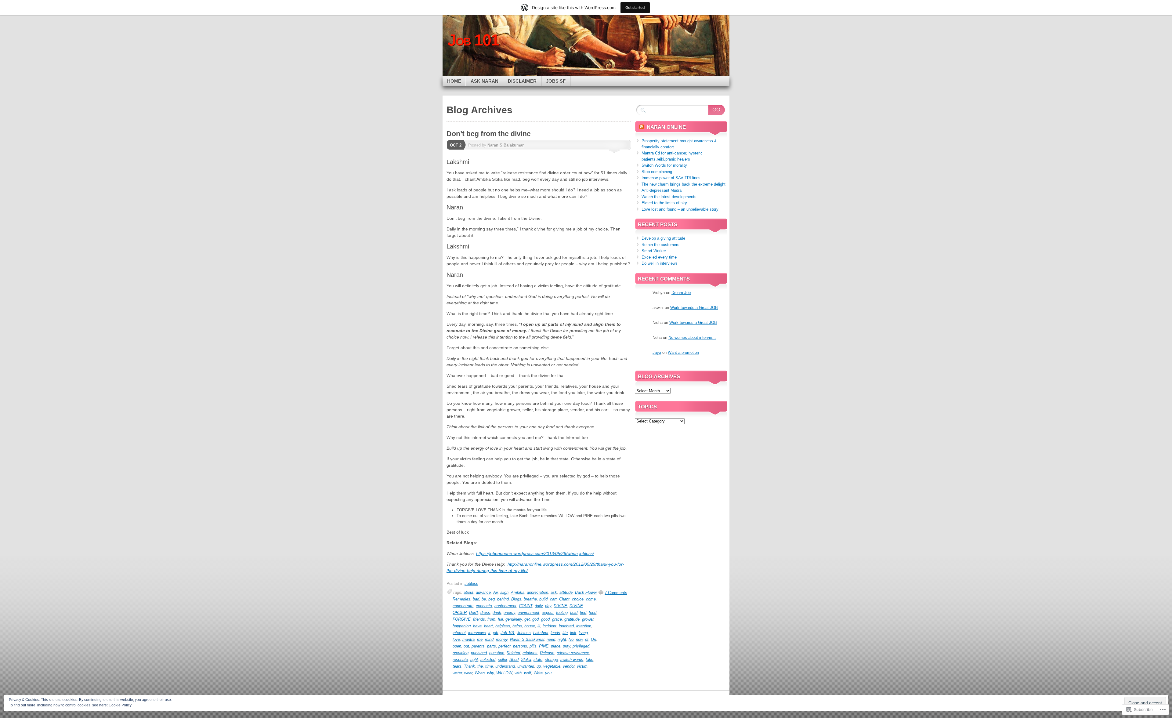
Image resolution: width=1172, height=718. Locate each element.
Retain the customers (660, 244)
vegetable (551, 666)
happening (462, 626)
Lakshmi (540, 632)
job (495, 632)
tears (457, 666)
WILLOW (504, 673)
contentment (505, 606)
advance (483, 592)
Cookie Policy (120, 705)
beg (491, 599)
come (591, 599)
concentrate (463, 606)
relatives (530, 653)
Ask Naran (484, 81)
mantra (468, 639)
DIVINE (560, 606)
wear (468, 673)
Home (454, 81)
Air (495, 592)
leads (555, 632)
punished (479, 653)
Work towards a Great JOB (694, 307)
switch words (571, 659)
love (456, 639)
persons (520, 646)
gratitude (572, 619)
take (589, 659)
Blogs (516, 599)
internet (459, 632)
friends (479, 619)
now (579, 639)
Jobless (471, 583)
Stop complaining (657, 171)
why (490, 673)
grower (587, 619)
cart (553, 599)
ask (554, 592)
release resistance (573, 653)
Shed (514, 659)
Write (538, 673)
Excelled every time (659, 257)
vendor (568, 666)
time (489, 666)
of (586, 639)
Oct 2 (455, 145)
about (468, 592)
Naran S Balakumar (505, 145)
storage (551, 659)
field (573, 612)
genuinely (513, 619)
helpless (502, 626)
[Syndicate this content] (641, 127)
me (480, 639)
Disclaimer (522, 81)
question (496, 653)
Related (513, 653)
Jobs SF (556, 81)
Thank (469, 666)
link (573, 632)
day (548, 606)
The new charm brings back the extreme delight (683, 184)
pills (533, 646)
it (489, 632)
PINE (543, 646)
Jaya (657, 352)
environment (528, 612)
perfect (504, 646)
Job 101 (508, 632)
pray (566, 646)
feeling (562, 612)
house (529, 626)
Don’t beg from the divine (489, 134)
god (535, 619)
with (518, 673)
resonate (460, 659)
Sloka (526, 659)
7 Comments (616, 592)
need (551, 639)
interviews (477, 632)
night (562, 639)
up (539, 666)
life (565, 632)
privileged (581, 646)
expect (548, 612)
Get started (635, 7)
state (538, 659)
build (543, 599)
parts (491, 646)
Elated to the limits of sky (664, 203)
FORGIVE (462, 619)
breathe (530, 599)
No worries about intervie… (692, 337)
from (491, 619)
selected (487, 659)
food (592, 612)
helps (517, 626)
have (477, 626)
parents (478, 646)
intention (583, 626)
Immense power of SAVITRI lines (671, 178)
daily (539, 606)
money (502, 639)
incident (549, 626)
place (555, 646)
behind (503, 599)
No (571, 639)
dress (485, 612)
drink (497, 612)
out (466, 646)
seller (502, 659)
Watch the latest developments (669, 196)
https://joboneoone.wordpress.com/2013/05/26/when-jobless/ (535, 553)
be (484, 599)
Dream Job (681, 292)
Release (547, 653)
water (457, 673)
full (500, 619)
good (545, 619)
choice (578, 599)
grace (557, 619)
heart (488, 626)
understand (505, 666)
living (583, 632)
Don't (473, 612)
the (480, 666)
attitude (566, 592)
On (593, 639)
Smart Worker (654, 250)
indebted (566, 626)
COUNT (525, 606)
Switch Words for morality (664, 165)
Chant (564, 599)
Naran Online (666, 127)
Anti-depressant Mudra (662, 190)
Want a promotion (683, 352)
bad (476, 599)
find (583, 612)
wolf (527, 673)
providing (460, 653)
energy (509, 612)
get (527, 619)
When (480, 673)
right (474, 659)
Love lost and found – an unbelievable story (680, 209)
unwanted (525, 666)
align (504, 592)
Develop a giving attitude (663, 238)
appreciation (537, 592)
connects (484, 606)
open (457, 646)
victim (582, 666)
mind (489, 639)
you (548, 673)
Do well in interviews (660, 263)
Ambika (517, 592)
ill (538, 626)
